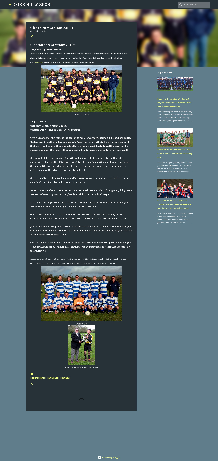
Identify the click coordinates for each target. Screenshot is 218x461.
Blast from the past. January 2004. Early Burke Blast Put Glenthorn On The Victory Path (174, 154)
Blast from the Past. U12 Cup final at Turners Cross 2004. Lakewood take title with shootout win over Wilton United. (174, 204)
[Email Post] (31, 375)
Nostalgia (65, 378)
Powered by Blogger (110, 457)
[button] (31, 36)
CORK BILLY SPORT (33, 4)
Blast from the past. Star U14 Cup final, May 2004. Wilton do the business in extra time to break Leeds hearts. (174, 103)
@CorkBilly (39, 63)
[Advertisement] (81, 432)
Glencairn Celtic (38, 378)
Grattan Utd (53, 378)
